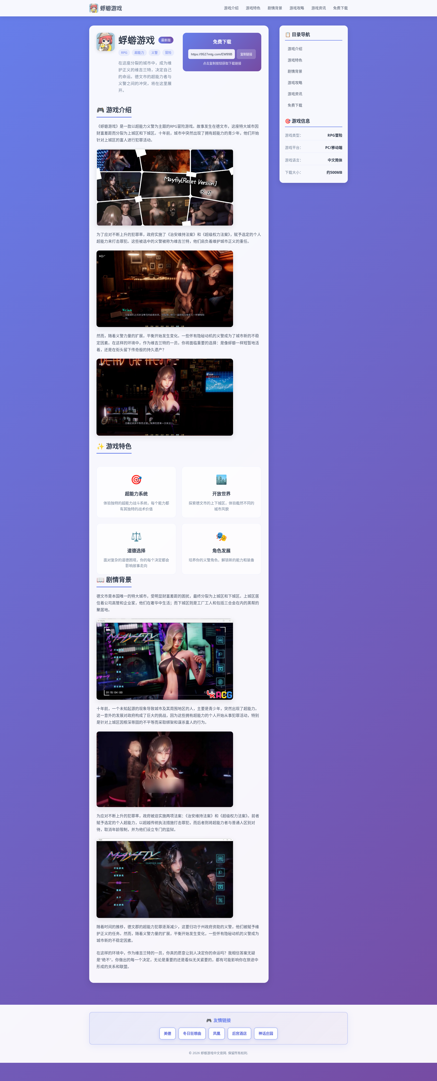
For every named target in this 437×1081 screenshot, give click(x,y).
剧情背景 (275, 7)
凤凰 (216, 1033)
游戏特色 (253, 7)
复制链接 (246, 54)
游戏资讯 (318, 7)
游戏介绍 (231, 7)
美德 (167, 1033)
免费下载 (340, 7)
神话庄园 (266, 1033)
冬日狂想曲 (192, 1033)
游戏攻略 (297, 7)
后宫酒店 (239, 1033)
